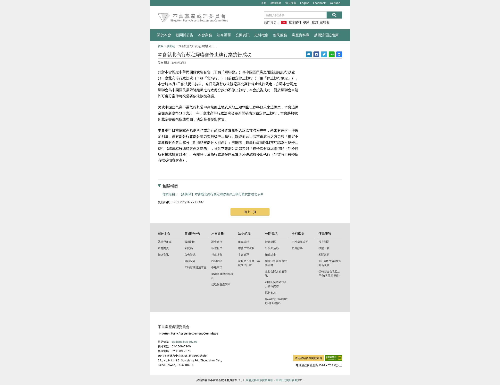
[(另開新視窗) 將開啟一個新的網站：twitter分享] (324, 54)
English (304, 2)
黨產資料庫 (295, 22)
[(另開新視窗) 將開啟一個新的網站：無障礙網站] (333, 358)
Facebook (319, 3)
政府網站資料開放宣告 (308, 358)
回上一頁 (250, 212)
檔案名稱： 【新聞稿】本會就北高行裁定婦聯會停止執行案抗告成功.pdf (212, 194)
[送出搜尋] (334, 15)
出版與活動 (272, 248)
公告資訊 (190, 254)
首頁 (264, 2)
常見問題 (290, 2)
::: (152, 2)
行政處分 (216, 254)
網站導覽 (276, 2)
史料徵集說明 (300, 241)
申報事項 (216, 267)
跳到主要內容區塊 (163, 2)
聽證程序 (216, 248)
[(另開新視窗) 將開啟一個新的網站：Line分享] (332, 54)
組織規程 (243, 241)
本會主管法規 (246, 248)
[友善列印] (339, 54)
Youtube (334, 3)
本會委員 (163, 248)
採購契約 (270, 292)
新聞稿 (171, 46)
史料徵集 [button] (261, 35)
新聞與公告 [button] (184, 35)
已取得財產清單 (220, 284)
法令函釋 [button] (224, 35)
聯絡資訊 (163, 254)
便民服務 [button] (280, 35)
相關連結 (324, 254)
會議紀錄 (190, 261)
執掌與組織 (164, 241)
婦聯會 (324, 22)
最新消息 (190, 241)
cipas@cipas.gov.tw (184, 341)
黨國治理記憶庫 (326, 35)
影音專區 (270, 241)
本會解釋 (243, 254)
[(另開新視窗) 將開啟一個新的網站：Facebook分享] (316, 54)
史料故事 (297, 248)
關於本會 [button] (164, 35)
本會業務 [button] (205, 35)
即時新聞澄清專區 (195, 267)
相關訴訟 (216, 261)
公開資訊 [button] (243, 35)
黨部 (315, 22)
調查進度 (216, 241)
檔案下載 (324, 248)
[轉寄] (309, 54)
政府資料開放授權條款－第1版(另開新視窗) (272, 380)
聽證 (306, 22)
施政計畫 (270, 254)
